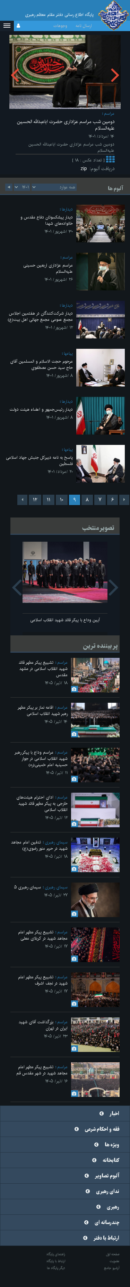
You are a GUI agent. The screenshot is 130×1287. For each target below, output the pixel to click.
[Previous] (124, 500)
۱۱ (48, 500)
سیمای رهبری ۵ (27, 887)
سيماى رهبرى (56, 842)
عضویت (115, 1261)
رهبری (113, 1207)
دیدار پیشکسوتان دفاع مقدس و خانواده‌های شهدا (46, 220)
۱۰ (61, 500)
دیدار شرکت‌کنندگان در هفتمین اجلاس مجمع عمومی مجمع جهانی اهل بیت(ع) (40, 316)
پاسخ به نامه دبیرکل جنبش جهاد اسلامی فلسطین (39, 460)
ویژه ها (112, 1145)
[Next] (22, 500)
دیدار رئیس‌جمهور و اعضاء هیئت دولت (41, 409)
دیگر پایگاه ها (56, 1268)
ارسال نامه (84, 25)
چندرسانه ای (107, 1223)
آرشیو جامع (112, 1268)
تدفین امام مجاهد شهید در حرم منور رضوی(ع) (39, 845)
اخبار (114, 1114)
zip (85, 169)
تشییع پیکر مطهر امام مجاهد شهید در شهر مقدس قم (42, 1070)
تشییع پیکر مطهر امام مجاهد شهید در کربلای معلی (43, 935)
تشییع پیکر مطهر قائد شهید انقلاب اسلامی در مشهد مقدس (43, 668)
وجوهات (60, 25)
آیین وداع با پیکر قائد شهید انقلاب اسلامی (65, 620)
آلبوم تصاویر (107, 1176)
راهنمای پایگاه (55, 1254)
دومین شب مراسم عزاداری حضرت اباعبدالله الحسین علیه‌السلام (65, 125)
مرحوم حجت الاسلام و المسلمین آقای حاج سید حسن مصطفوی (41, 364)
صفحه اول (113, 1254)
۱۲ (35, 500)
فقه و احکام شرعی (102, 1129)
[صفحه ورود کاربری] (18, 26)
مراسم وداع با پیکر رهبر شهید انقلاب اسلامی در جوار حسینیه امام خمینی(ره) (41, 758)
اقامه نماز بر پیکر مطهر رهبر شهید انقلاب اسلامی (43, 710)
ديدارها (67, 209)
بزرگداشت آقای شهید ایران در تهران (43, 1025)
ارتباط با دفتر (106, 1238)
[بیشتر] (110, 160)
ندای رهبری (107, 1191)
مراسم (109, 113)
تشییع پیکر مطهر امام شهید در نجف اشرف (43, 980)
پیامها (68, 353)
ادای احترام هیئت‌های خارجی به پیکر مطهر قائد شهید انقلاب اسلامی (42, 803)
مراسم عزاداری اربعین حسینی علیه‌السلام (48, 268)
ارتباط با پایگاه (55, 1261)
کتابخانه (111, 1160)
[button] (7, 26)
